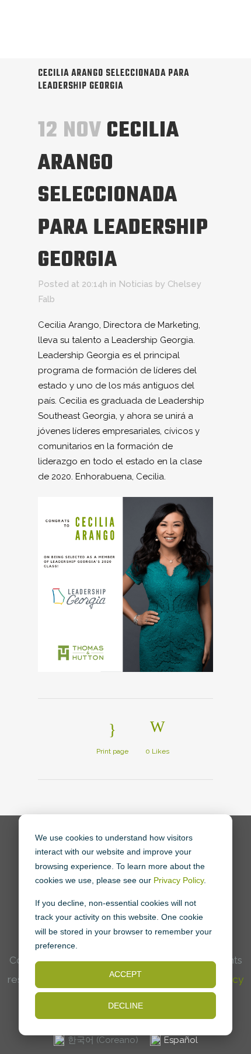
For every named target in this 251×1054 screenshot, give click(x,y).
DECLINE (125, 1005)
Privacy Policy (179, 880)
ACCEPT (125, 974)
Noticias (135, 284)
